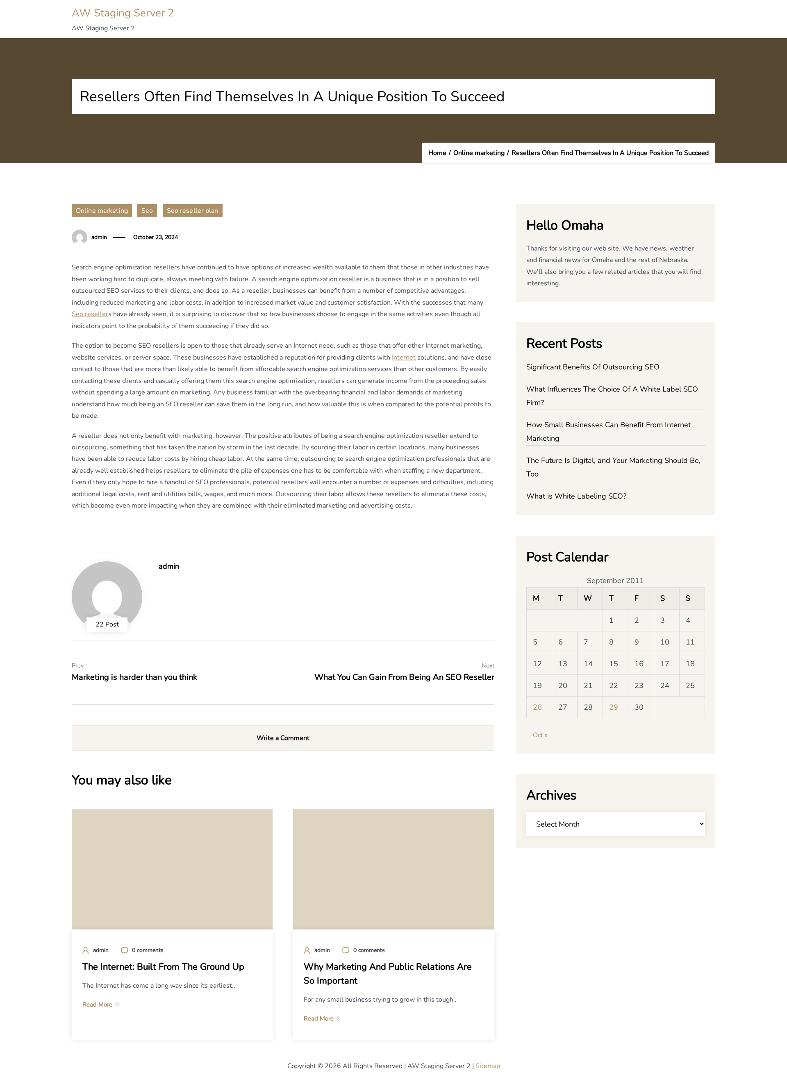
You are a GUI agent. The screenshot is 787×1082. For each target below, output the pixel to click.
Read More (97, 1004)
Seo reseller (90, 314)
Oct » (540, 735)
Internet (404, 357)
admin (99, 237)
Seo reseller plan (192, 210)
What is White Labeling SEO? (576, 496)
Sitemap (487, 1066)
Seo (147, 210)
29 (613, 707)
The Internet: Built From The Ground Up (163, 967)
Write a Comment (283, 738)
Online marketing (102, 210)
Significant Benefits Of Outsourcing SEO (593, 367)
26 (537, 707)
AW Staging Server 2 (123, 13)
